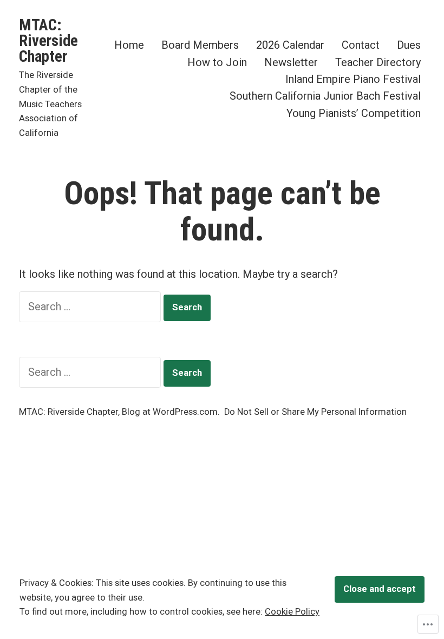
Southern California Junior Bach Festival (325, 96)
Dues (409, 45)
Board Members (200, 45)
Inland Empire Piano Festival (353, 79)
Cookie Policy (292, 612)
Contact (361, 45)
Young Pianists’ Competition (353, 113)
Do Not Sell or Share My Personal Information (315, 412)
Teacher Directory (378, 62)
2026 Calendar (290, 45)
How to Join (217, 62)
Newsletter (291, 62)
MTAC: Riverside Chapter (48, 41)
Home (129, 45)
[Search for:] (91, 306)
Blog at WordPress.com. (171, 412)
